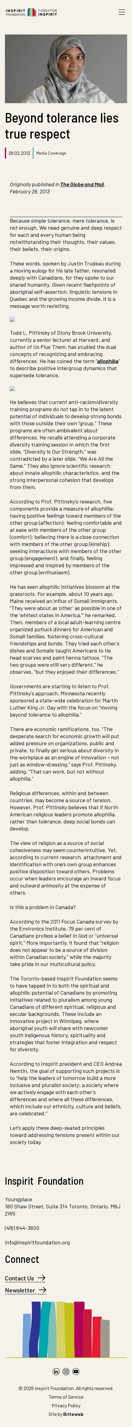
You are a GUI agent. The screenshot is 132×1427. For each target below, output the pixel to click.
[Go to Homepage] (31, 12)
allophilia (107, 361)
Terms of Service (66, 1397)
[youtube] (76, 1371)
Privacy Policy (66, 1405)
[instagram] (66, 1371)
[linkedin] (56, 1371)
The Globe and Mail (82, 184)
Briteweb (73, 1414)
